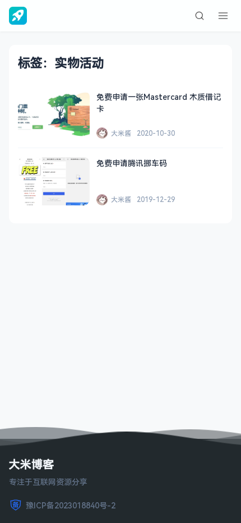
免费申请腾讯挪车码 (131, 163)
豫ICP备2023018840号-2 (70, 505)
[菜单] (223, 16)
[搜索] (199, 16)
